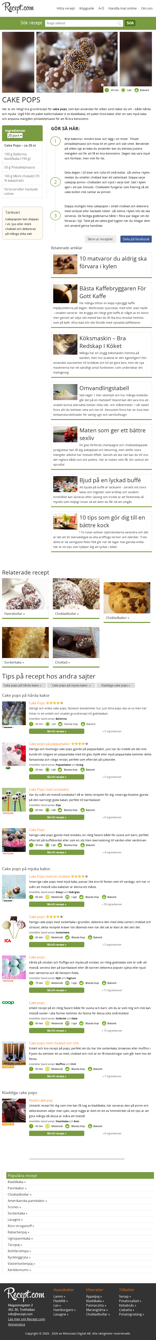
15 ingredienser (112, 1030)
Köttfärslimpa (18, 1251)
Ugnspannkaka (19, 1238)
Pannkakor (16, 1188)
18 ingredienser (112, 904)
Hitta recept (66, 8)
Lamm (58, 1296)
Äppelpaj (93, 1296)
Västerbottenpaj (20, 1263)
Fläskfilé (59, 1301)
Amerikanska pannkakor (26, 1200)
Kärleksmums (18, 1270)
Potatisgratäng (130, 1314)
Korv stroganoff (20, 1226)
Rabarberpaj (17, 1232)
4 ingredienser (112, 852)
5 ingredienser (112, 731)
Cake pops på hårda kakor (22, 685)
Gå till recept (55, 731)
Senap (124, 1296)
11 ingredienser (112, 990)
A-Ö (101, 8)
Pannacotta (95, 1305)
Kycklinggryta (18, 1257)
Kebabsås (126, 1305)
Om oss (147, 8)
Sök (130, 23)
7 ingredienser (112, 1076)
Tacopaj (14, 1244)
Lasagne (14, 1219)
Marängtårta (95, 1310)
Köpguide (86, 8)
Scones (13, 1207)
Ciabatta (125, 1310)
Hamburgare (63, 1310)
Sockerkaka (16, 1213)
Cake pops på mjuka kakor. (70, 685)
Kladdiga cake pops (115, 685)
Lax (55, 1305)
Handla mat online (122, 8)
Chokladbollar (18, 1194)
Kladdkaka (15, 1182)
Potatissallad (129, 1301)
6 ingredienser (112, 817)
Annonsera (16, 1324)
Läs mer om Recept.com (26, 1319)
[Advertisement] (77, 1153)
